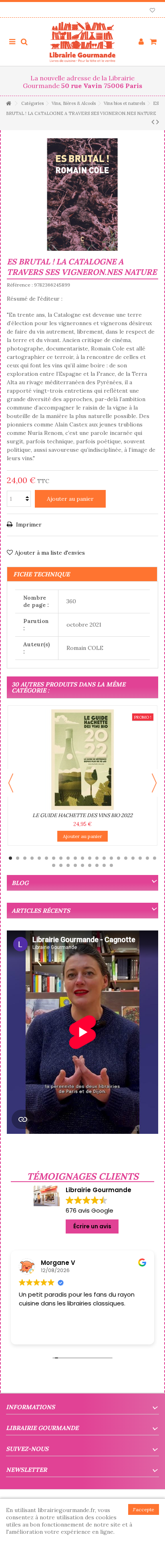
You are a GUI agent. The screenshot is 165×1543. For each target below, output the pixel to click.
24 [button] (68, 865)
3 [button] (24, 858)
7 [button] (53, 858)
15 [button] (111, 858)
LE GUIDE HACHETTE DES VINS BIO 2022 (82, 815)
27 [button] (89, 865)
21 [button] (154, 858)
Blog (20, 883)
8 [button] (60, 858)
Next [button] (154, 783)
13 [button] (97, 858)
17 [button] (125, 858)
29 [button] (104, 865)
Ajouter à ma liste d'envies (50, 552)
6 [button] (46, 858)
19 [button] (140, 858)
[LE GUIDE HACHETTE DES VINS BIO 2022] (82, 759)
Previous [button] (11, 783)
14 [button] (104, 858)
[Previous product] (152, 122)
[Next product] (157, 122)
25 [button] (75, 865)
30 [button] (111, 865)
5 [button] (39, 858)
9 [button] (68, 858)
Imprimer (28, 524)
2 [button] (17, 858)
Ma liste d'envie (152, 11)
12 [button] (89, 858)
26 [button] (82, 865)
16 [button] (118, 858)
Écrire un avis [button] (92, 1226)
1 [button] (10, 858)
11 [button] (82, 858)
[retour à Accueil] (8, 103)
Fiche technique (41, 574)
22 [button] (53, 865)
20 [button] (147, 858)
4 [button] (32, 858)
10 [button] (75, 858)
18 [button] (133, 858)
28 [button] (97, 865)
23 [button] (60, 865)
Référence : (20, 285)
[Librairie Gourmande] (82, 42)
